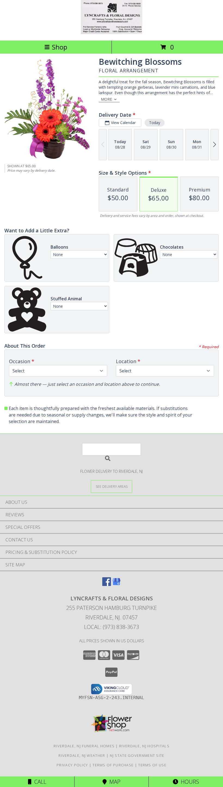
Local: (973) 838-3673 (111, 627)
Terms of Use (152, 765)
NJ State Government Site (137, 755)
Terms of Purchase (113, 765)
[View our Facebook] (106, 584)
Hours (188, 781)
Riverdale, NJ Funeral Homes (84, 745)
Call (39, 781)
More (106, 99)
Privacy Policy (72, 765)
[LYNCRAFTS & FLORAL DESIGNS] (111, 32)
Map (113, 781)
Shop (59, 46)
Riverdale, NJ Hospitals (144, 745)
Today (154, 122)
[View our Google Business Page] (116, 584)
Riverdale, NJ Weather (81, 755)
